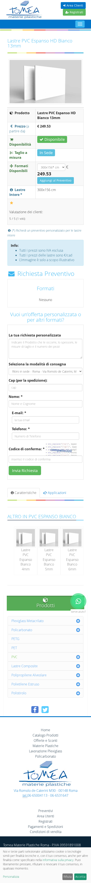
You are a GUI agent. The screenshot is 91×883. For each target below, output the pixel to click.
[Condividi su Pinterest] (55, 709)
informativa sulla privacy (58, 860)
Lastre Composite (24, 666)
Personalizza (11, 877)
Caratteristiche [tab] (25, 492)
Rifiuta (67, 877)
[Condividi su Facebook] (35, 709)
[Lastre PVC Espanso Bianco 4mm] (25, 537)
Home (45, 730)
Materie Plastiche (45, 745)
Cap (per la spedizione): (28, 380)
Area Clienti (74, 5)
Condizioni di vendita (45, 831)
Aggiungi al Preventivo (55, 180)
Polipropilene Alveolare (29, 675)
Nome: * (16, 396)
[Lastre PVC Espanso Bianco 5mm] (49, 537)
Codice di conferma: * (27, 449)
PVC (14, 657)
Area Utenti (45, 816)
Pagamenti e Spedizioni (45, 826)
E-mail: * (19, 413)
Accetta (80, 877)
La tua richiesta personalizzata (35, 335)
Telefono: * (21, 429)
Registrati (76, 12)
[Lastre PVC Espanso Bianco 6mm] (72, 537)
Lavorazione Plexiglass (45, 751)
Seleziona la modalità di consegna (37, 364)
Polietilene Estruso (25, 684)
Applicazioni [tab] (56, 492)
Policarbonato (21, 630)
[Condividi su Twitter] (45, 709)
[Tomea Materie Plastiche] (24, 10)
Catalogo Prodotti (45, 735)
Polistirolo (18, 693)
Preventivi (45, 810)
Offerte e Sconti (45, 740)
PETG (15, 638)
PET (14, 648)
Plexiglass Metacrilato (27, 621)
